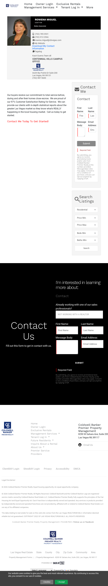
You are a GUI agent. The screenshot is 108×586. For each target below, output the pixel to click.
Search (86, 248)
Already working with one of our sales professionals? (76, 306)
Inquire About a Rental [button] (44, 443)
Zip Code (67, 552)
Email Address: (92, 124)
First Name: (80, 110)
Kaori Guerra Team (40, 56)
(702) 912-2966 (42, 37)
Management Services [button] (39, 7)
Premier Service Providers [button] (40, 452)
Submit (86, 143)
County (48, 552)
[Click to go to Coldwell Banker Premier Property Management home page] (12, 5)
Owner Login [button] (44, 4)
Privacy (48, 468)
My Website (40, 43)
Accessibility (62, 468)
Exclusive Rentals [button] (68, 4)
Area (93, 552)
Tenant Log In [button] (71, 7)
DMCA (77, 468)
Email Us (88, 445)
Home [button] (28, 4)
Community (81, 552)
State (38, 552)
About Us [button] (36, 447)
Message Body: (81, 124)
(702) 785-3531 (42, 34)
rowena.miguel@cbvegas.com (48, 40)
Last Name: (91, 110)
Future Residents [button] (41, 440)
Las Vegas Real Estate (22, 552)
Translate (74, 570)
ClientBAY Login (10, 468)
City (58, 552)
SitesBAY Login (31, 468)
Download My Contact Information (43, 47)
